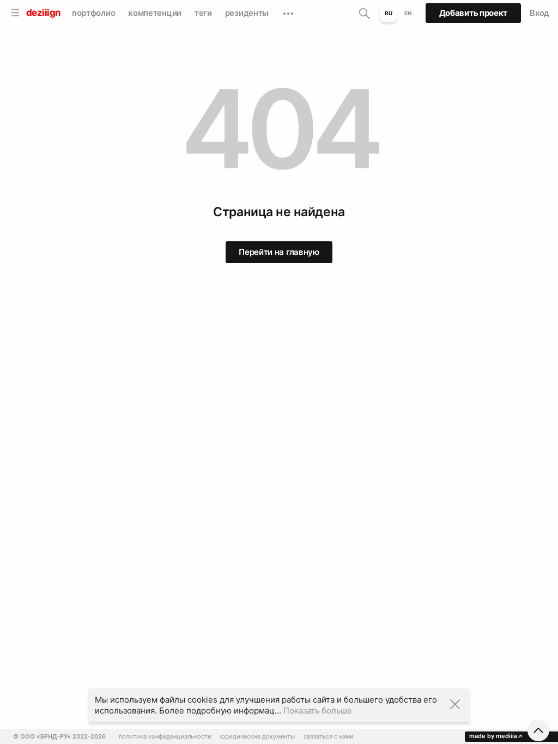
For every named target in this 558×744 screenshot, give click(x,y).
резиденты (247, 13)
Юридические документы (257, 736)
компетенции (154, 13)
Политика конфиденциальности (165, 736)
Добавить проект (473, 13)
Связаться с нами (329, 736)
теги (203, 13)
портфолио (93, 13)
